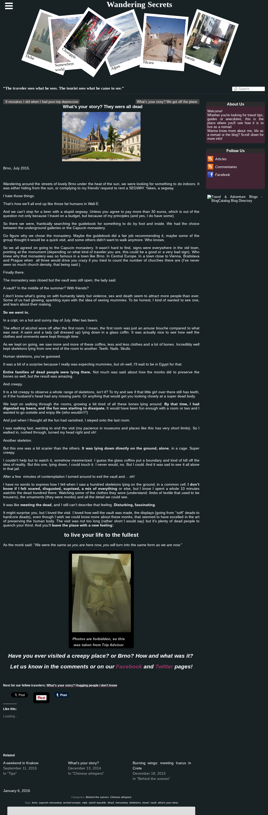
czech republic (97, 802)
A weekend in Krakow (20, 763)
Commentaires (226, 167)
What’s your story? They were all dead (102, 106)
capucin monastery (50, 802)
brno (34, 802)
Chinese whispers (120, 797)
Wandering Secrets (139, 4)
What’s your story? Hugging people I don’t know (82, 685)
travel (145, 802)
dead (111, 802)
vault (153, 802)
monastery (121, 802)
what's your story (168, 802)
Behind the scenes (97, 797)
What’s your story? (83, 763)
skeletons (135, 802)
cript (84, 802)
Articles (221, 159)
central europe (72, 802)
